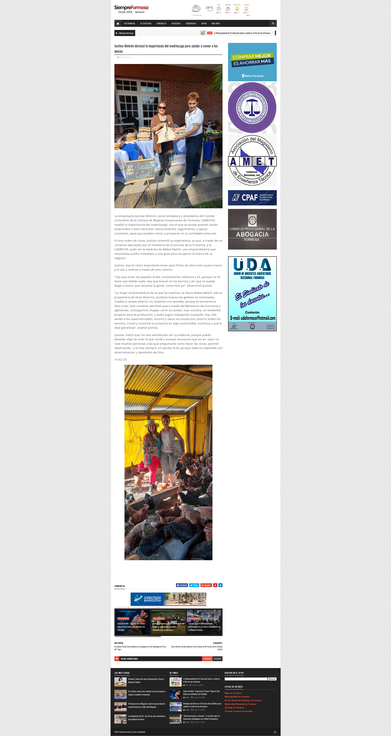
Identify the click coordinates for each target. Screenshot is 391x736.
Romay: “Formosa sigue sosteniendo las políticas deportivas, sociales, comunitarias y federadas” (168, 626)
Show (204, 23)
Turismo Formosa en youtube (239, 711)
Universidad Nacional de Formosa (240, 703)
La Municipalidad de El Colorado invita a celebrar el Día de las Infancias (203, 33)
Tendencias (190, 23)
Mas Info (216, 23)
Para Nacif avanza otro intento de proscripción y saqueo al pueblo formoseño (146, 693)
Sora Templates (139, 732)
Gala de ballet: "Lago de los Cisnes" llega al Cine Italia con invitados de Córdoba (131, 626)
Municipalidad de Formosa (237, 696)
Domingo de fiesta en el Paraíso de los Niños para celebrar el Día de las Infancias (202, 705)
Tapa (170, 33)
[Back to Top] (275, 732)
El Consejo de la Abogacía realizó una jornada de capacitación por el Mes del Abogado (146, 705)
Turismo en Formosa (234, 707)
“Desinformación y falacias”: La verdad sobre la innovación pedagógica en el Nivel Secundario (201, 717)
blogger (217, 658)
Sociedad (175, 23)
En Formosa (129, 23)
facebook (207, 658)
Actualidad (146, 23)
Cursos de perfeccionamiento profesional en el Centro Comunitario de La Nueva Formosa (204, 626)
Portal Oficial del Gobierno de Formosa (243, 700)
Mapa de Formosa (233, 692)
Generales (161, 23)
